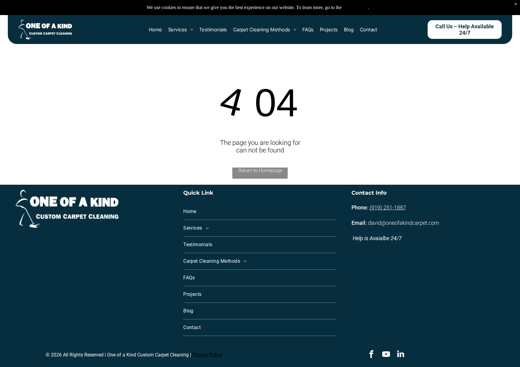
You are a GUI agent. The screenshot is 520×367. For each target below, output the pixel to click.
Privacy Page (355, 7)
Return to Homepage (260, 170)
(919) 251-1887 (388, 207)
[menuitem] (155, 29)
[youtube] (386, 354)
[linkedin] (400, 354)
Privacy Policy (207, 355)
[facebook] (371, 354)
